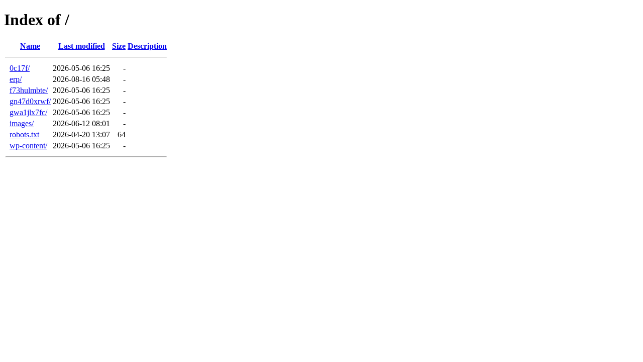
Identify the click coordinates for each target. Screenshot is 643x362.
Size (119, 46)
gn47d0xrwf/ (30, 101)
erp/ (16, 79)
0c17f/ (20, 68)
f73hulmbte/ (29, 90)
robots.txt (24, 134)
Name (30, 46)
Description (147, 46)
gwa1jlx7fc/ (28, 112)
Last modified (81, 46)
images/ (22, 123)
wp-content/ (28, 145)
